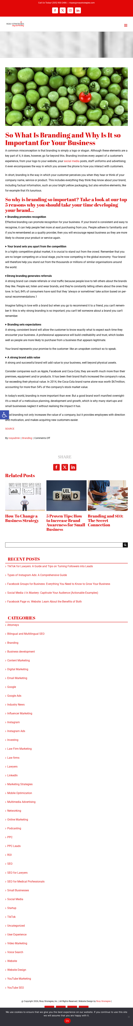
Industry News (16, 704)
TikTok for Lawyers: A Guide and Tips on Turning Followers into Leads (50, 566)
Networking (14, 811)
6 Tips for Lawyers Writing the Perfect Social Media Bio (23, 520)
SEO (9, 864)
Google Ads (14, 696)
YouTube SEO (15, 987)
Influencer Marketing (19, 713)
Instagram (13, 722)
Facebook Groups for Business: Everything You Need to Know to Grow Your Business (58, 584)
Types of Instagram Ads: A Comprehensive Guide (37, 575)
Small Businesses (18, 890)
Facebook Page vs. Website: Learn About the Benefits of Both (44, 601)
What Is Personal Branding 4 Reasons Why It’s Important (104, 522)
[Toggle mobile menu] (126, 25)
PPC (9, 837)
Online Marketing (17, 819)
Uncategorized (16, 925)
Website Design (16, 970)
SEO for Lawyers (17, 873)
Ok (67, 1020)
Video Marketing (17, 943)
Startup (11, 908)
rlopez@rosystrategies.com (82, 3)
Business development (21, 651)
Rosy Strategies (103, 1001)
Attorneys (13, 625)
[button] (4, 414)
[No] (128, 1017)
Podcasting (14, 828)
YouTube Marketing (19, 978)
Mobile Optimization (19, 793)
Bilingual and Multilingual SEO (26, 634)
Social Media (15, 899)
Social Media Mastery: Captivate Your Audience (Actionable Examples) (52, 593)
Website (12, 961)
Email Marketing (17, 678)
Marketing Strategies (20, 784)
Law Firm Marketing (19, 749)
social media (71, 161)
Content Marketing (18, 660)
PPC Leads (14, 846)
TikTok (11, 917)
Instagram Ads (16, 731)
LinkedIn (12, 775)
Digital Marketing (17, 669)
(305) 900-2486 (59, 3)
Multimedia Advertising (21, 802)
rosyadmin (14, 438)
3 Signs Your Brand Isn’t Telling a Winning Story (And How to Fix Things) (65, 522)
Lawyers (12, 766)
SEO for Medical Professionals (26, 881)
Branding (27, 438)
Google (11, 687)
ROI (9, 855)
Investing (12, 740)
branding (36, 199)
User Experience (16, 934)
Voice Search (15, 952)
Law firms (13, 758)
